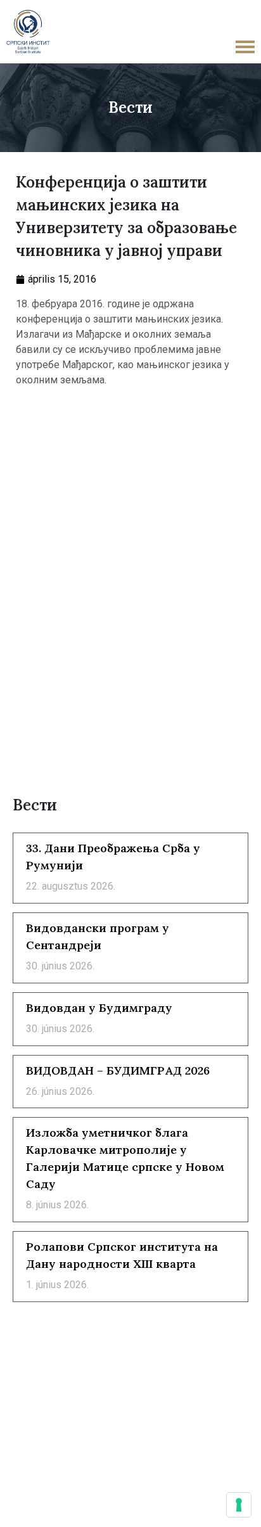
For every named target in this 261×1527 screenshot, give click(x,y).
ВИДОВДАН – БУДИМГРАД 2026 (118, 1070)
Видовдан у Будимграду (99, 1007)
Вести (130, 107)
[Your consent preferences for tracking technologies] (239, 1505)
